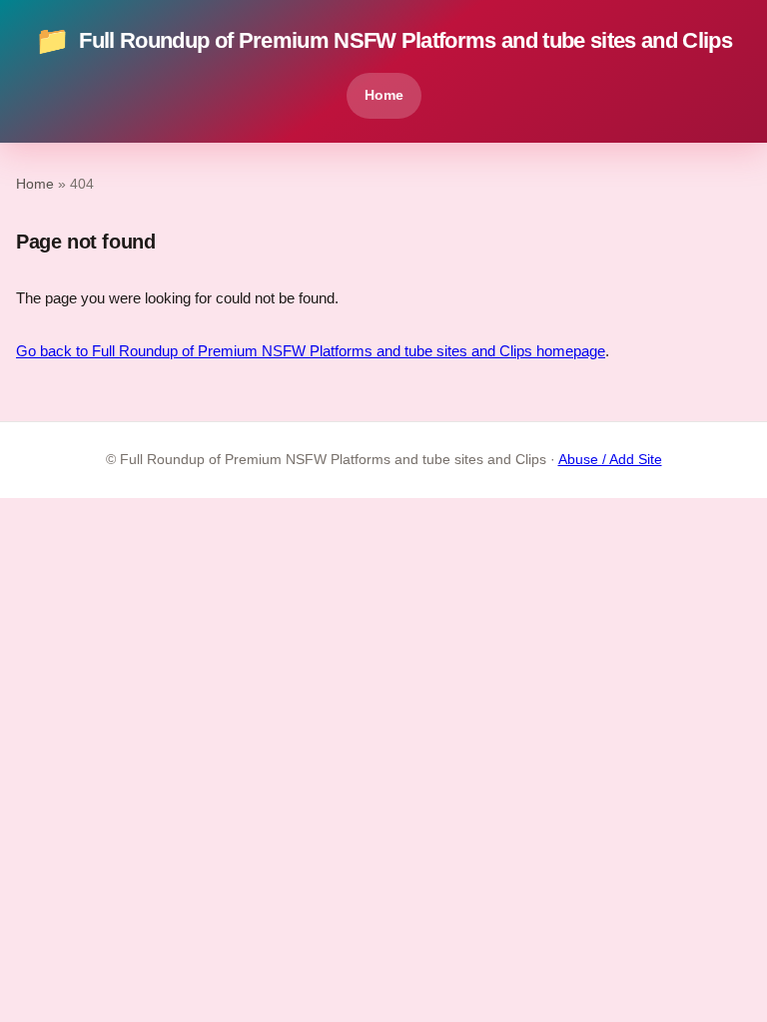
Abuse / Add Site (610, 459)
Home (384, 95)
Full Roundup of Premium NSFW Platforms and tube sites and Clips (383, 40)
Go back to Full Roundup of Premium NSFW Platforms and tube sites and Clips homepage (310, 350)
